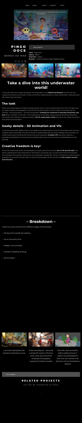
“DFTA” (62, 5)
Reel (27, 5)
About (44, 5)
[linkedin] (72, 5)
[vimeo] (75, 5)
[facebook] (69, 5)
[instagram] (65, 5)
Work (34, 5)
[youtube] (79, 5)
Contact (53, 5)
